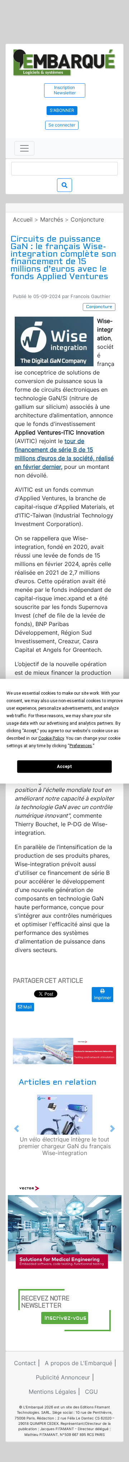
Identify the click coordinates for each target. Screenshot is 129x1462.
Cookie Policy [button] (51, 737)
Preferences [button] (81, 745)
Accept (64, 766)
